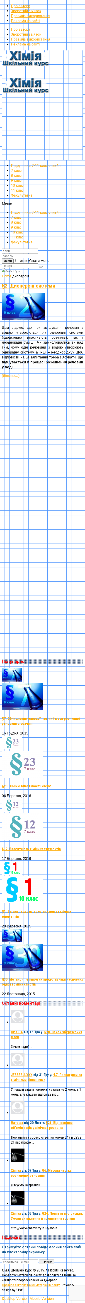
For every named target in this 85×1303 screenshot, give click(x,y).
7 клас (16, 170)
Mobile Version (41, 1298)
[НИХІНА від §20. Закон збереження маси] (17, 1022)
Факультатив (22, 195)
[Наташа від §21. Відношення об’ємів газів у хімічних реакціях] (17, 1113)
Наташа (17, 1123)
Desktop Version (15, 1298)
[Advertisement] (42, 117)
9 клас (16, 180)
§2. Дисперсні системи (28, 286)
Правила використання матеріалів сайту (31, 1285)
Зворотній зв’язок (26, 11)
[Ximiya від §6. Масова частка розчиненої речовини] (17, 1161)
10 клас (17, 185)
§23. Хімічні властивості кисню (26, 786)
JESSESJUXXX (21, 1075)
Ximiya (16, 1170)
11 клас (17, 190)
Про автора (20, 6)
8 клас (16, 175)
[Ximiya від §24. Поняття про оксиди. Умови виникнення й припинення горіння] (17, 1203)
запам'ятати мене (34, 260)
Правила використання (30, 16)
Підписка (46, 1262)
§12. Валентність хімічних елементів (31, 849)
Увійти (8, 261)
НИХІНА (17, 1032)
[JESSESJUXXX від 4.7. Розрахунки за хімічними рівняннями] (17, 1065)
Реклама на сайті (25, 21)
